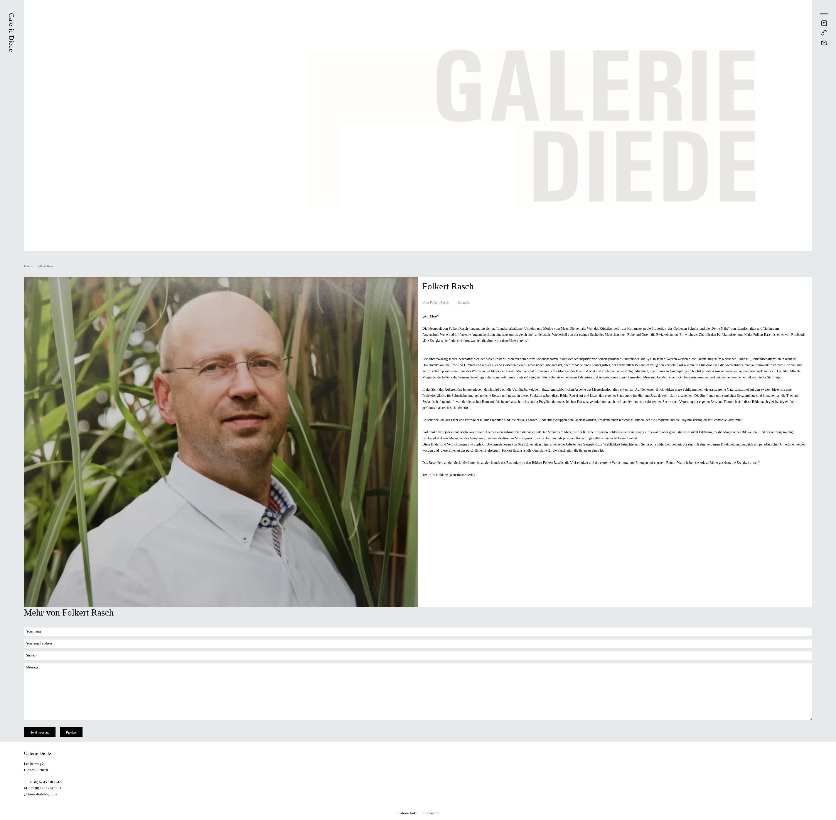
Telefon (824, 33)
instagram (824, 23)
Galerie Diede (11, 32)
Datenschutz (407, 813)
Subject (31, 655)
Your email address (39, 643)
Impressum (430, 813)
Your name (33, 631)
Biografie (464, 302)
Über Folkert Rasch (435, 302)
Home (28, 266)
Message (32, 667)
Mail (824, 43)
